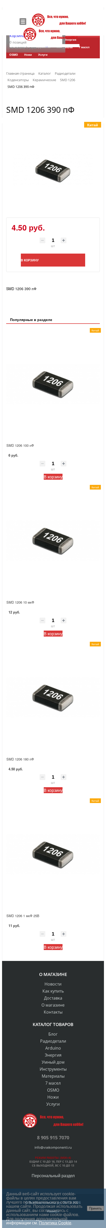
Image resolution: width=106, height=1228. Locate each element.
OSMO (53, 1090)
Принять (95, 1208)
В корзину (53, 477)
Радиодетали (53, 1041)
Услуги (53, 1104)
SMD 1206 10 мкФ (20, 602)
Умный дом (53, 1062)
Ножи (53, 1097)
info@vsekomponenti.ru (53, 1147)
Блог (53, 1034)
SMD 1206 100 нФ (20, 445)
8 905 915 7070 (53, 1137)
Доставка (53, 998)
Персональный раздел (53, 1175)
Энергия (53, 1055)
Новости (53, 984)
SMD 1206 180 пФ (20, 759)
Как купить (53, 991)
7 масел (53, 1083)
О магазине (53, 1005)
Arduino (53, 1048)
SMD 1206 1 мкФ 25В (22, 915)
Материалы (53, 1076)
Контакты (53, 1012)
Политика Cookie (55, 1223)
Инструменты (53, 1069)
